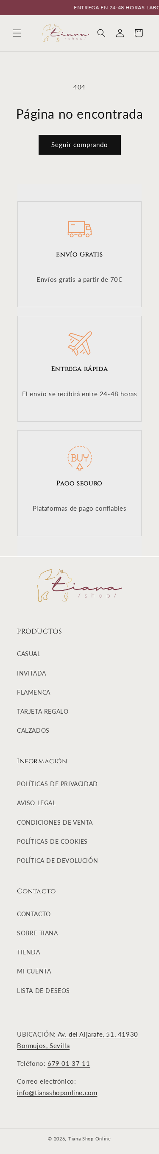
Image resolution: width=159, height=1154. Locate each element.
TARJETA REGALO (42, 711)
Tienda (28, 952)
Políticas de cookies (52, 841)
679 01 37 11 (68, 1063)
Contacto (34, 914)
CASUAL (29, 653)
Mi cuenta (34, 971)
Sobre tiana (37, 933)
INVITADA (31, 673)
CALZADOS (33, 730)
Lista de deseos (43, 990)
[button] (17, 33)
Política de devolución (57, 860)
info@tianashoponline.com (57, 1092)
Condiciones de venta (55, 822)
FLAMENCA (33, 692)
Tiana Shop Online (89, 1138)
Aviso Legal (36, 802)
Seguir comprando (79, 144)
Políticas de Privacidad (57, 783)
